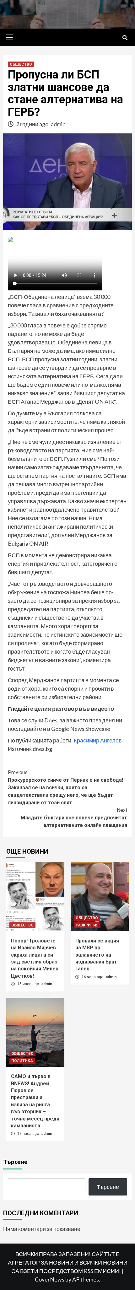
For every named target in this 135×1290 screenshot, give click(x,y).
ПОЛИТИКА (22, 1061)
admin (58, 124)
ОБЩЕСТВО (21, 64)
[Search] (125, 38)
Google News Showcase (80, 728)
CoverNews (49, 1279)
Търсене (15, 1161)
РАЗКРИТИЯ (87, 925)
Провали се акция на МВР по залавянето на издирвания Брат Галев (97, 955)
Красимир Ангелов (98, 740)
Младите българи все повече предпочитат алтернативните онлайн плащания (74, 817)
